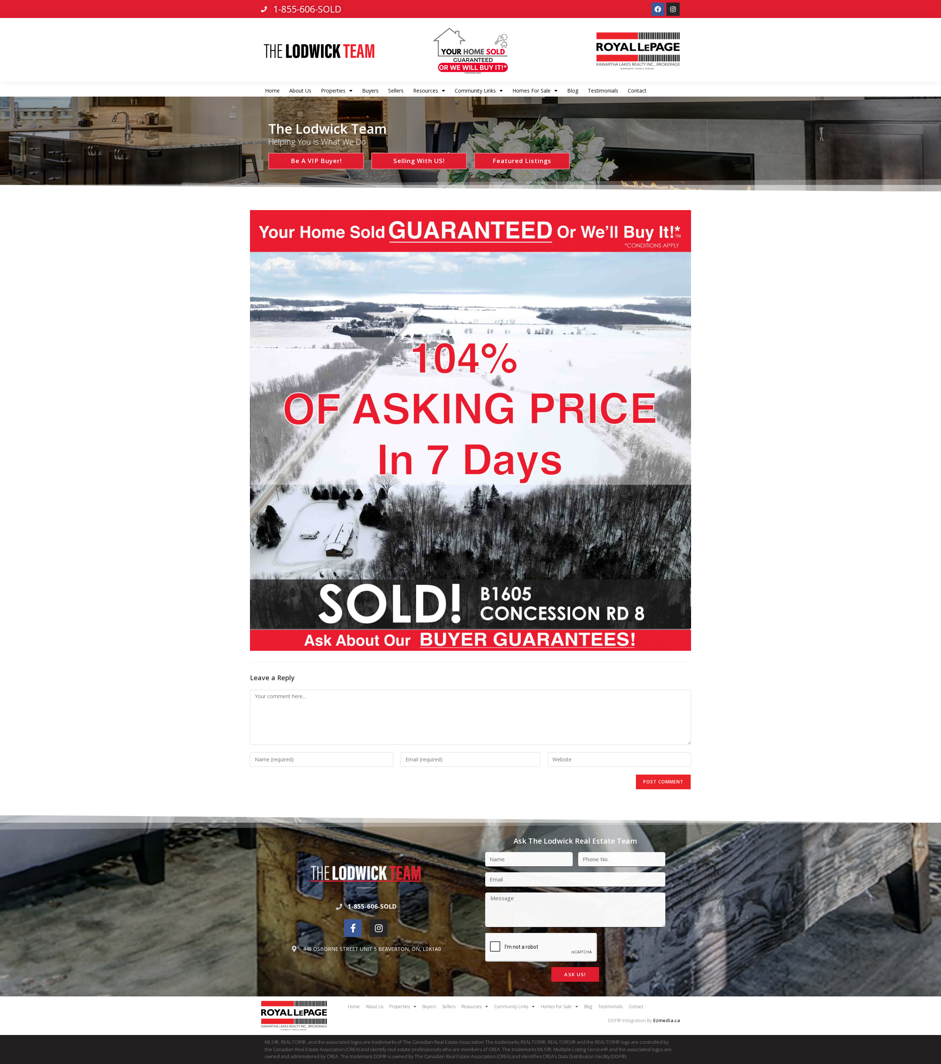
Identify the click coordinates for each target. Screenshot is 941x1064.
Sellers (396, 90)
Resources (425, 90)
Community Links (475, 90)
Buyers (370, 90)
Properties (333, 90)
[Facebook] (658, 9)
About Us (300, 90)
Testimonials (603, 90)
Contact (637, 90)
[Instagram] (673, 9)
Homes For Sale (531, 90)
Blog (572, 90)
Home (272, 90)
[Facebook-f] (353, 928)
